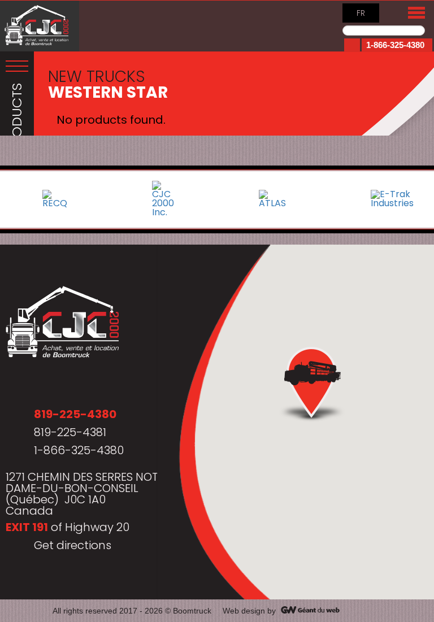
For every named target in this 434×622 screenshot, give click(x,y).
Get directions (72, 545)
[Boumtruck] (39, 26)
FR (361, 13)
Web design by (249, 610)
